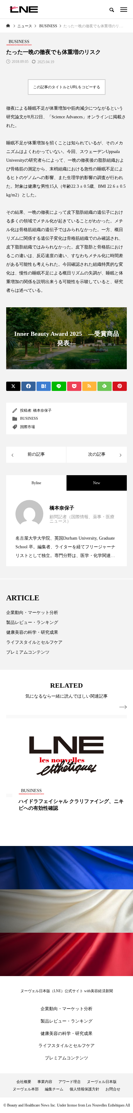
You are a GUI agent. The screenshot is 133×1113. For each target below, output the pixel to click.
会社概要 (23, 1082)
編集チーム (54, 1089)
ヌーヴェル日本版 (102, 1082)
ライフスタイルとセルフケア (34, 642)
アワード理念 (69, 1082)
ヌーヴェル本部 (26, 1089)
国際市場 (27, 427)
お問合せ (112, 1089)
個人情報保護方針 (84, 1089)
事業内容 (44, 1082)
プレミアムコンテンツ (27, 652)
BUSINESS (29, 418)
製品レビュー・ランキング (32, 622)
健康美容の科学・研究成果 (32, 632)
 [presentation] (123, 707)
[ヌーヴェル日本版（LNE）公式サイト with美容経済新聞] (23, 9)
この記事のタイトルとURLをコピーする (66, 87)
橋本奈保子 (42, 410)
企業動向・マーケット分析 (32, 612)
